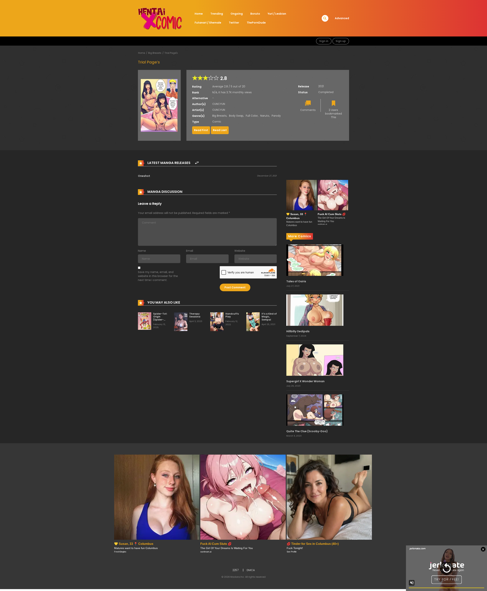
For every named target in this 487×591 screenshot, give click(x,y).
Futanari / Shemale (208, 23)
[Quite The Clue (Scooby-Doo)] (314, 410)
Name (142, 251)
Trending (216, 14)
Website (239, 251)
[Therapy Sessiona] (180, 321)
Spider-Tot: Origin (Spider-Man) (160, 318)
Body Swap (236, 116)
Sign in (323, 41)
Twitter (234, 23)
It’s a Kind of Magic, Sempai (269, 316)
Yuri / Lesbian (277, 14)
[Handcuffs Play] (217, 321)
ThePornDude (256, 23)
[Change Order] (196, 163)
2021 (321, 86)
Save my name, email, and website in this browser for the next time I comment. (158, 276)
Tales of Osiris (296, 281)
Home (199, 14)
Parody (276, 116)
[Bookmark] (333, 103)
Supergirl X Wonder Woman (305, 381)
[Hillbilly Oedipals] (314, 310)
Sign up (341, 41)
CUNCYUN (218, 104)
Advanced (342, 18)
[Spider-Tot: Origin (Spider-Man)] (144, 321)
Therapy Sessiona (194, 315)
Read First (201, 130)
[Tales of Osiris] (314, 260)
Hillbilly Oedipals (298, 331)
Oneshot (144, 176)
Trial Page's (171, 53)
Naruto (264, 116)
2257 (235, 570)
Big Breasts (154, 53)
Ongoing (237, 14)
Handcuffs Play (232, 315)
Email (189, 251)
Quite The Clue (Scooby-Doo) (307, 431)
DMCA (251, 570)
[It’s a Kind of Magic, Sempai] (253, 321)
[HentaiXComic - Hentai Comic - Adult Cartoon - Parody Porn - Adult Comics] (160, 18)
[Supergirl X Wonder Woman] (314, 360)
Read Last (220, 130)
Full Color (252, 116)
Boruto (255, 14)
